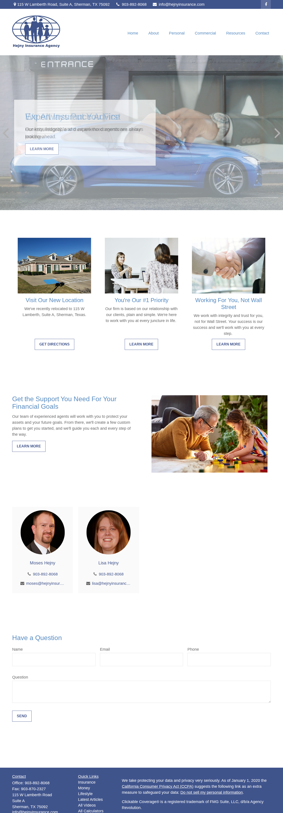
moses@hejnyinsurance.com (45, 583)
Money (84, 788)
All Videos (87, 805)
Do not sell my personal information (211, 792)
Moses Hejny (42, 562)
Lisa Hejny (108, 562)
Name (17, 649)
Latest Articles (90, 799)
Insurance (87, 782)
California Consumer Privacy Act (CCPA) (157, 786)
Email (105, 649)
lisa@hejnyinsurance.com (111, 583)
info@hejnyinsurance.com (182, 4)
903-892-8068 (134, 4)
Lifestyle (85, 794)
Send (22, 716)
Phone (193, 649)
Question (20, 677)
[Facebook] (266, 4)
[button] (133, 33)
